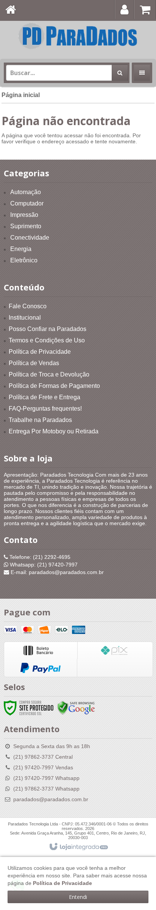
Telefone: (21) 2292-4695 (39, 557)
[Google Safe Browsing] (76, 707)
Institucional (25, 317)
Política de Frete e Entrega (44, 397)
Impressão (24, 215)
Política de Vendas (34, 363)
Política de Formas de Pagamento (54, 386)
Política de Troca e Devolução (49, 374)
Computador (27, 203)
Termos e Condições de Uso (47, 340)
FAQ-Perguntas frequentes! (45, 408)
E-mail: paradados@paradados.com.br (56, 572)
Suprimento (25, 226)
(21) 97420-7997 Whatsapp (46, 778)
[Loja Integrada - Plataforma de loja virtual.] (78, 847)
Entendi (78, 897)
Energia (20, 249)
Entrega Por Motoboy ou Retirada (53, 431)
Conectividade (29, 237)
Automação (25, 192)
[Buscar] (120, 72)
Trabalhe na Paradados (40, 420)
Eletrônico (23, 260)
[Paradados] (78, 36)
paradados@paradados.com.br (50, 799)
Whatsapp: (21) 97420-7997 (43, 565)
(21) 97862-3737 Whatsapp (46, 789)
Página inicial (21, 95)
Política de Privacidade (40, 351)
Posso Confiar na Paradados (47, 329)
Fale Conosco (28, 306)
